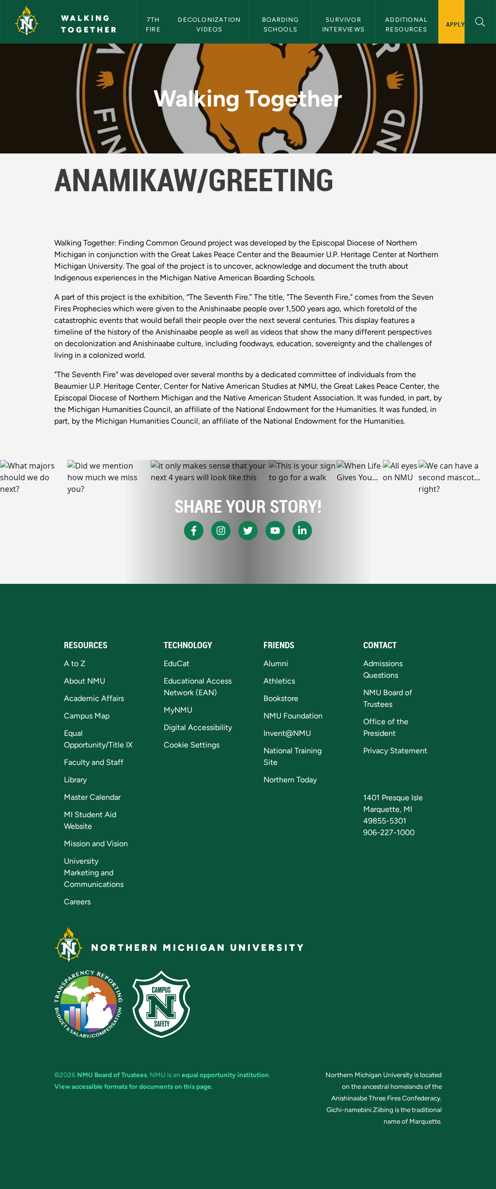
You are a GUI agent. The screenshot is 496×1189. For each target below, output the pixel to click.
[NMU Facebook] (193, 530)
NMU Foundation (293, 715)
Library (75, 779)
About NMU (84, 681)
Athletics (279, 681)
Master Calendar (92, 797)
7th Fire (154, 24)
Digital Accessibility (198, 727)
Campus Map (86, 715)
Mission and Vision (96, 843)
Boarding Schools (281, 24)
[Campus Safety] (161, 1004)
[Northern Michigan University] (26, 22)
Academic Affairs (94, 698)
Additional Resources (407, 24)
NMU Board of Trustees (112, 1075)
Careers (77, 901)
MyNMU (178, 710)
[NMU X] (248, 530)
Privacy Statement (395, 750)
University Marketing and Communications (94, 872)
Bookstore (281, 698)
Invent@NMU (287, 733)
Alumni (276, 663)
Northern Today (290, 779)
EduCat (176, 663)
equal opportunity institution (225, 1075)
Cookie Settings (191, 744)
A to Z (74, 663)
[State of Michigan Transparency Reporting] (88, 1004)
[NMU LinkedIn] (302, 530)
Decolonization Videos (210, 24)
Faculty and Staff (94, 762)
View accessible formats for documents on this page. (133, 1086)
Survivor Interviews (343, 24)
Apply (455, 24)
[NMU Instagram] (221, 530)
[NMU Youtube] (275, 530)
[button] (480, 20)
